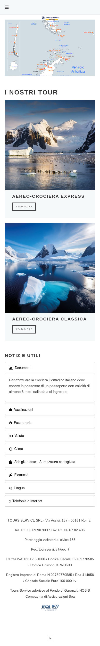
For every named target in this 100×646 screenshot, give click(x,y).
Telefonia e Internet (26, 500)
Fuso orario (22, 422)
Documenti (22, 367)
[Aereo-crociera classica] (50, 268)
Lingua (19, 487)
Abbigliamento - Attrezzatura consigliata (44, 461)
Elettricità (20, 474)
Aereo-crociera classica (49, 319)
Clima (18, 448)
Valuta (19, 435)
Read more (24, 206)
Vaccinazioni (23, 409)
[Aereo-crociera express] (50, 145)
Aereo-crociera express (48, 196)
